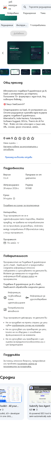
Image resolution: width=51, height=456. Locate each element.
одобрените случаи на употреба (28, 325)
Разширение (7, 25)
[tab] (13, 13)
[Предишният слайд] (3, 53)
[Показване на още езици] (14, 198)
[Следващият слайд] (48, 53)
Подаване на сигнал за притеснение (21, 205)
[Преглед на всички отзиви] (18, 157)
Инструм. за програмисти (22, 25)
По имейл (11, 243)
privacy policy (28, 276)
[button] (25, 53)
